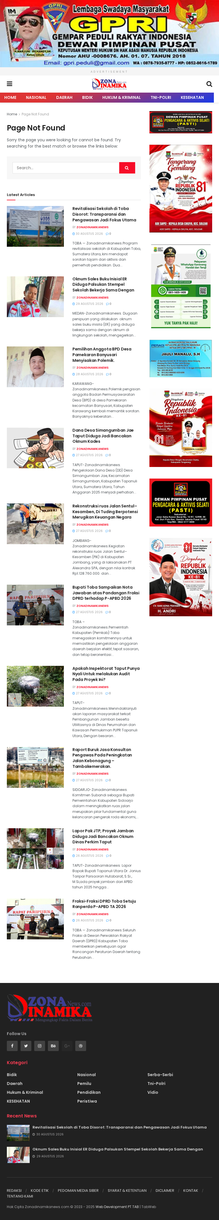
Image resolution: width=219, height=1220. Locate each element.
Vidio (152, 1092)
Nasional (36, 97)
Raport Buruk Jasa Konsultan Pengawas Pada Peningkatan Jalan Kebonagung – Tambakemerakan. (102, 758)
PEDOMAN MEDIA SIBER (78, 1190)
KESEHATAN (192, 97)
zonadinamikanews (92, 227)
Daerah (64, 97)
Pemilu (84, 1083)
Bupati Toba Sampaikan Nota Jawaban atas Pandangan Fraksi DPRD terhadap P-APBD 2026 (105, 592)
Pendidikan (89, 1092)
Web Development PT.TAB (118, 1206)
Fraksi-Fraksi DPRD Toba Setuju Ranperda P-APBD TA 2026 (104, 904)
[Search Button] (127, 168)
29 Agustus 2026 (89, 304)
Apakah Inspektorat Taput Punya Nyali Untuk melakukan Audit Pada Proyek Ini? (106, 674)
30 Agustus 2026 (89, 234)
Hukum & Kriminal (121, 97)
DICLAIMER (165, 1190)
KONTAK (190, 1190)
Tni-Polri (161, 97)
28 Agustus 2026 (89, 374)
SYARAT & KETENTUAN (127, 1190)
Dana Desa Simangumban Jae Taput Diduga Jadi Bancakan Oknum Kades (103, 435)
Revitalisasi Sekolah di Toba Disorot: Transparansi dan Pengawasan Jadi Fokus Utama (104, 214)
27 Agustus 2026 (89, 455)
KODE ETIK (40, 1190)
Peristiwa (87, 1101)
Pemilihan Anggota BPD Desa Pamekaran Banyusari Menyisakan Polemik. (101, 354)
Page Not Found (35, 114)
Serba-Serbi (160, 1075)
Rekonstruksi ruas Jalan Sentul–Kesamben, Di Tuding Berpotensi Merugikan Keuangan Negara (105, 511)
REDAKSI (14, 1190)
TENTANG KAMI (20, 1196)
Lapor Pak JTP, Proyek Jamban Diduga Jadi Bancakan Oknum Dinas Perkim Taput (103, 836)
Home (10, 97)
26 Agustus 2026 (89, 856)
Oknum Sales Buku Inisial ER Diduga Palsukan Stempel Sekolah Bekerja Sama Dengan (103, 284)
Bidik (87, 97)
